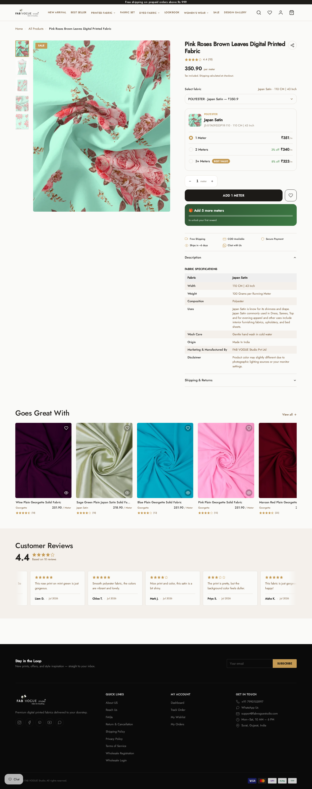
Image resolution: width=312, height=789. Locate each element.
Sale (216, 12)
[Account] (281, 13)
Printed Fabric (102, 13)
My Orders (177, 724)
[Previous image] (40, 126)
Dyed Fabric (148, 13)
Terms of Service (116, 746)
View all (287, 414)
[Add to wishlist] (291, 195)
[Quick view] (66, 492)
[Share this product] (292, 45)
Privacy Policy (114, 739)
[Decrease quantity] (190, 181)
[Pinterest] (39, 722)
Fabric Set (127, 12)
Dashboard (177, 703)
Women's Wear (195, 13)
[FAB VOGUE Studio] (27, 12)
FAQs (109, 717)
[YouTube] (49, 722)
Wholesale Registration (120, 753)
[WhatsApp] (60, 722)
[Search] (259, 13)
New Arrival (57, 12)
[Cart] (292, 13)
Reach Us (111, 710)
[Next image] (162, 126)
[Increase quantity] (212, 181)
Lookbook (172, 12)
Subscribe (284, 663)
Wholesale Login (116, 760)
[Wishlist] (270, 13)
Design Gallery (235, 12)
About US (112, 703)
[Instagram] (19, 722)
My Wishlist (178, 717)
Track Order (178, 710)
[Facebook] (29, 722)
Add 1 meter (233, 195)
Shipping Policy (115, 731)
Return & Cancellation (119, 724)
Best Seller (79, 12)
